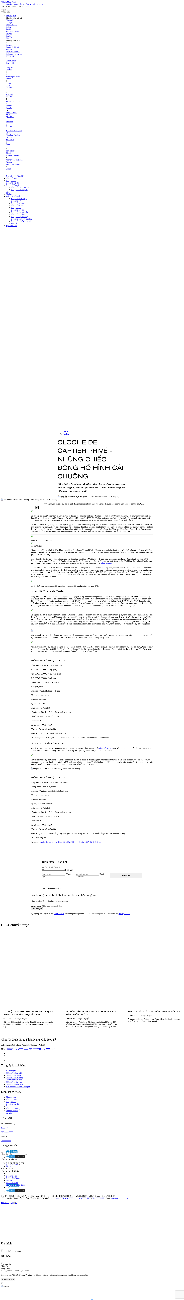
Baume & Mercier (13, 47)
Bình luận (69, 870)
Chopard (9, 20)
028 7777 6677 (35, 1049)
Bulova (9, 1180)
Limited (9, 194)
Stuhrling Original (13, 135)
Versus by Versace (13, 164)
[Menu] (2, 9)
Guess (8, 85)
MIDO (8, 115)
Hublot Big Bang (13, 1178)
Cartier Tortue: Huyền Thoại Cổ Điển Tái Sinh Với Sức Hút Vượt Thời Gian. (70, 842)
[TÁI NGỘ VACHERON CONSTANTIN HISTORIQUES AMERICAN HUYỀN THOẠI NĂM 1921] (29, 968)
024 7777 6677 (48, 1049)
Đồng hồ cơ (15, 201)
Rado (8, 144)
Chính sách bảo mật (14, 1073)
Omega (9, 22)
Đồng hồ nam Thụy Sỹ (20, 187)
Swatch (9, 137)
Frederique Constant (14, 76)
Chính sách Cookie (13, 1075)
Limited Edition (12, 1111)
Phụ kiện (9, 38)
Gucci (8, 83)
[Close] (2, 1249)
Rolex (8, 27)
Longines (9, 108)
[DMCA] (15, 1192)
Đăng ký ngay (37, 909)
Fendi (8, 74)
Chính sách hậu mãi (14, 1080)
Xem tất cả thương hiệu (15, 176)
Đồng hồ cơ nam (17, 203)
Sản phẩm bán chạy (19, 199)
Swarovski (10, 139)
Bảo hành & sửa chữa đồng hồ (18, 1086)
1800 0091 (10, 1049)
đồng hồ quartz (107, 563)
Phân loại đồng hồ (13, 196)
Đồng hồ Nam (11, 178)
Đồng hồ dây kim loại (19, 217)
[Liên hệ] (2, 1282)
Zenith (8, 29)
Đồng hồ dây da (17, 210)
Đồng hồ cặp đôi (12, 183)
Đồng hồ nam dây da (19, 212)
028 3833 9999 (22, 1049)
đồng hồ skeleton (106, 748)
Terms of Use (59, 914)
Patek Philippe (11, 25)
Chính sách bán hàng (14, 1077)
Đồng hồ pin (16, 208)
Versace (9, 162)
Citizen (9, 70)
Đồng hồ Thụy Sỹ (13, 185)
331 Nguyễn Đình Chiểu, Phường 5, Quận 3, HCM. (23, 4)
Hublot (9, 97)
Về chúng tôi (11, 1071)
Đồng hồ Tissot (12, 1164)
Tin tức (66, 434)
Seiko (8, 133)
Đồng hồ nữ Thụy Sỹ (19, 190)
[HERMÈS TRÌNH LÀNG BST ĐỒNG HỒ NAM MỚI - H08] (154, 968)
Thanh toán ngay (8, 1279)
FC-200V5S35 (12, 1183)
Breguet (9, 45)
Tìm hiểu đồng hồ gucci (15, 1185)
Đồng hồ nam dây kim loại (21, 219)
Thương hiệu (11, 16)
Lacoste (9, 106)
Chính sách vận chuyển (15, 1082)
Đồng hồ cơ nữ (17, 205)
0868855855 (6, 1141)
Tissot (8, 153)
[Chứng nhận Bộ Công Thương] (12, 1187)
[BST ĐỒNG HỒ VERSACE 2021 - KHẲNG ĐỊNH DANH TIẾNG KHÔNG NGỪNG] (92, 968)
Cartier (8, 36)
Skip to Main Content (9, 2)
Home (66, 431)
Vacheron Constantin (14, 31)
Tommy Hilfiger (12, 155)
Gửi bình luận (126, 875)
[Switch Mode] (5, 9)
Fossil (8, 79)
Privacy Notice (124, 914)
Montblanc (10, 117)
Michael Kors (11, 112)
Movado (9, 121)
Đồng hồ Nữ (11, 181)
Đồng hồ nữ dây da (18, 214)
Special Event (11, 226)
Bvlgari (9, 34)
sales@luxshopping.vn (120, 1198)
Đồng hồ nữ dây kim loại (21, 221)
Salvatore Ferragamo (14, 130)
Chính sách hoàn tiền (14, 1084)
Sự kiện (9, 1113)
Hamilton (9, 94)
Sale (7, 192)
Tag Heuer (10, 151)
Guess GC (10, 88)
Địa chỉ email (36, 906)
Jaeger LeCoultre (13, 101)
